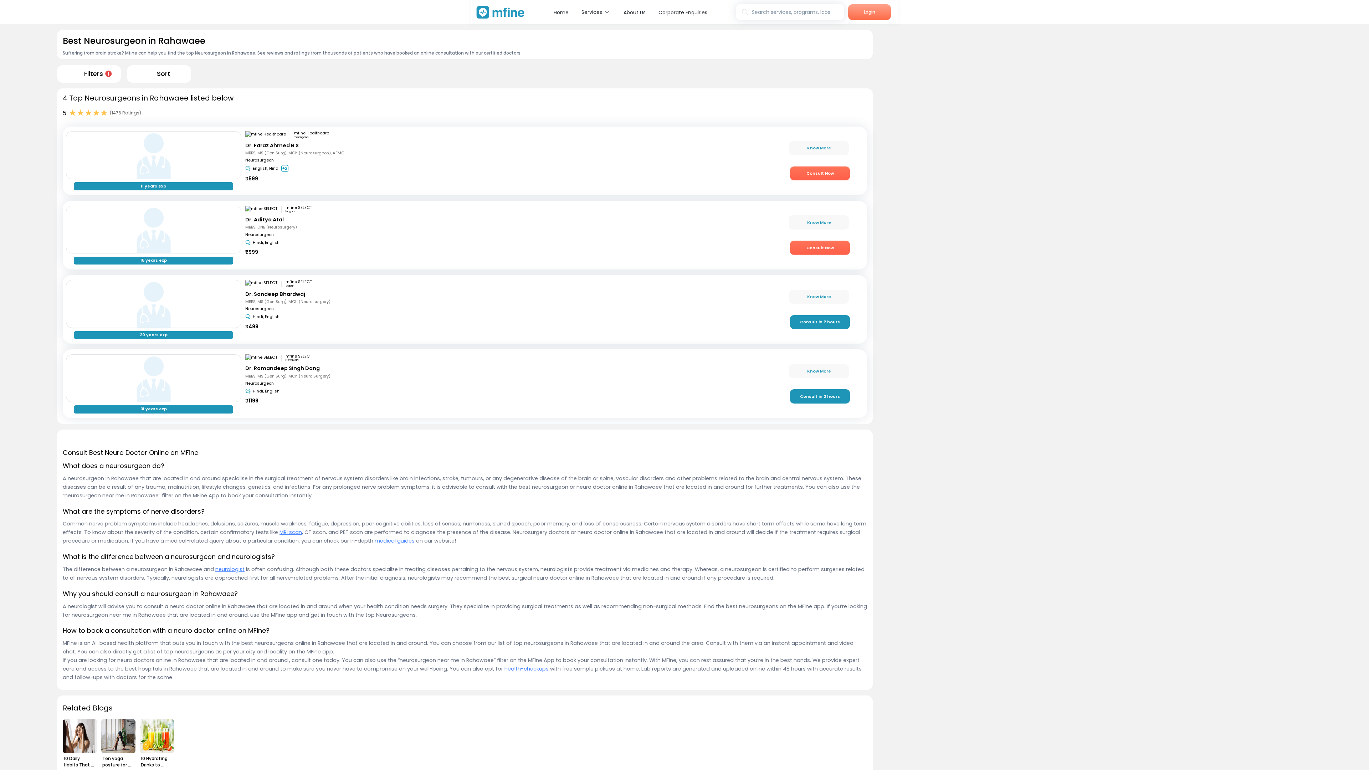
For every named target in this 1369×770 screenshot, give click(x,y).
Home (561, 12)
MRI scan (291, 532)
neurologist (230, 569)
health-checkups (526, 668)
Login (869, 12)
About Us (635, 12)
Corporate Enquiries (682, 12)
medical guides (395, 540)
